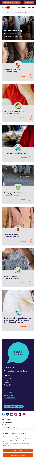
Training (7, 12)
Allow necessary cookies (18, 455)
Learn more (6, 445)
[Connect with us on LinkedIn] (11, 414)
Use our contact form (13, 406)
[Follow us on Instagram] (15, 414)
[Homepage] (6, 7)
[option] (18, 28)
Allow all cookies (18, 450)
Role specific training (19, 12)
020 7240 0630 (9, 398)
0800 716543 (9, 392)
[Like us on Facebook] (3, 414)
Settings (18, 460)
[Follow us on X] (7, 414)
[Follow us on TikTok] (20, 414)
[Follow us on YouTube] (24, 414)
